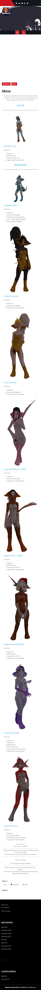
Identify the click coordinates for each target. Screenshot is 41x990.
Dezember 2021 (6, 946)
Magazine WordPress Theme (15, 987)
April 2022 (4, 943)
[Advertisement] (20, 56)
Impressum (4, 905)
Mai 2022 (4, 939)
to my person (5, 907)
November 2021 (6, 949)
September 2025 (6, 930)
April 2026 (4, 927)
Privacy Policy (5, 911)
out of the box (5, 979)
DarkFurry (6, 84)
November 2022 (6, 936)
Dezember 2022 (6, 933)
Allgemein (4, 976)
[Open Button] (17, 32)
